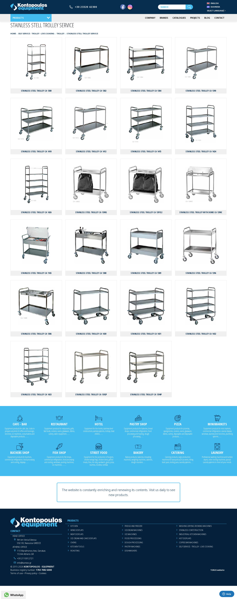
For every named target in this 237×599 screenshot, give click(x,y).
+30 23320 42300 (86, 7)
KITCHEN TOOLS (77, 546)
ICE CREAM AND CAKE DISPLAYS (83, 538)
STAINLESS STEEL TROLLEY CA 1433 (36, 394)
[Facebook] (122, 7)
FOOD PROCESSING (133, 538)
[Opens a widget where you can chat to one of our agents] (226, 594)
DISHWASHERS (131, 550)
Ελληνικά (215, 6)
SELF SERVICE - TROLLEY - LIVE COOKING (196, 546)
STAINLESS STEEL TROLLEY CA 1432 (201, 333)
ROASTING (75, 550)
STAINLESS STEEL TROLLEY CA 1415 (146, 151)
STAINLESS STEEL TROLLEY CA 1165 (36, 273)
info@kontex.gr (24, 562)
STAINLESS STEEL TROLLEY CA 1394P (146, 394)
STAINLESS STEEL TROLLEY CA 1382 (91, 90)
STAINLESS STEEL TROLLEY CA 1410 (36, 151)
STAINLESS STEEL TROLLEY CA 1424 (201, 151)
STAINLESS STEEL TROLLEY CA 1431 (146, 333)
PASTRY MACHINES (132, 546)
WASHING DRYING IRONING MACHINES (195, 526)
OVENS (73, 542)
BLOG (207, 17)
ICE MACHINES (131, 534)
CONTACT (219, 17)
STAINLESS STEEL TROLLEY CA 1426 (36, 212)
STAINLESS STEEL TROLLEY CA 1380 (36, 90)
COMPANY (150, 17)
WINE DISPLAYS (77, 530)
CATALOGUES (179, 17)
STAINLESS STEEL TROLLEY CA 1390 (201, 90)
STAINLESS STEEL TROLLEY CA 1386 (36, 333)
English (215, 3)
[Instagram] (130, 7)
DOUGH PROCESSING (134, 542)
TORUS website (217, 570)
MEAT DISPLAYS (76, 534)
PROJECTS (195, 17)
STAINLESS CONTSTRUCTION (191, 530)
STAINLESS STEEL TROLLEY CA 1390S (91, 212)
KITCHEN (74, 526)
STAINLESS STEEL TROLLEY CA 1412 (91, 151)
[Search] (189, 7)
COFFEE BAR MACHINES (188, 542)
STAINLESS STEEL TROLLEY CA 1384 (146, 90)
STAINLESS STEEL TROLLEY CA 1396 (201, 273)
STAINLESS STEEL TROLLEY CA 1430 (91, 333)
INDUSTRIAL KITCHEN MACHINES (192, 534)
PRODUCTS (18, 17)
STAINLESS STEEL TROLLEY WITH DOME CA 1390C (200, 212)
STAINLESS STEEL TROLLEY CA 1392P (91, 394)
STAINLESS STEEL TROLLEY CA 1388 (91, 273)
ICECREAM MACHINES (134, 530)
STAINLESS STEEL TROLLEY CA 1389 (146, 273)
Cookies (42, 573)
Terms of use (16, 573)
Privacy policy (31, 573)
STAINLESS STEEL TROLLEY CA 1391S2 (146, 212)
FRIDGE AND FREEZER (133, 526)
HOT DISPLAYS (185, 538)
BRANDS (164, 17)
